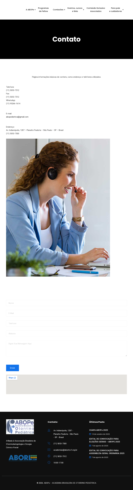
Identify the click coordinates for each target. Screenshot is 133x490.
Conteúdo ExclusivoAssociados (96, 10)
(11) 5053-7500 (60, 443)
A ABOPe (30, 9)
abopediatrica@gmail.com (17, 117)
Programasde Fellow (43, 10)
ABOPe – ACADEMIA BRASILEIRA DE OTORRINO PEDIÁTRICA (70, 483)
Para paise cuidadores (115, 10)
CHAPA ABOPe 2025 (98, 430)
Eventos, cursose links (75, 10)
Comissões (58, 9)
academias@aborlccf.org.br (65, 450)
